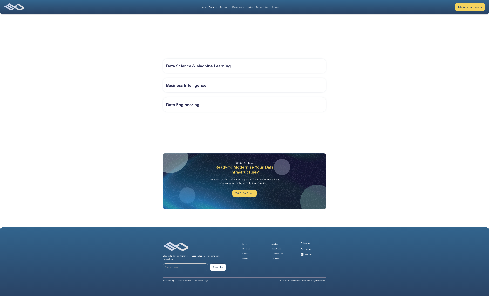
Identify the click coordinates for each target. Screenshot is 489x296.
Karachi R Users (262, 7)
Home (203, 7)
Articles (274, 244)
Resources (275, 258)
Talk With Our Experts (470, 7)
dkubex (307, 280)
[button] (224, 7)
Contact (245, 253)
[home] (14, 7)
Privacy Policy (168, 280)
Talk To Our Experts (244, 193)
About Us (213, 7)
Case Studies (277, 249)
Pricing (250, 7)
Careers (275, 7)
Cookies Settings (201, 280)
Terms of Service (184, 280)
